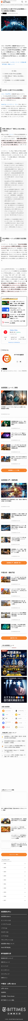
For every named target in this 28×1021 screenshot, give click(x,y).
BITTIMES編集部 (19, 354)
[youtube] (20, 361)
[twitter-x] (17, 361)
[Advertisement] (14, 36)
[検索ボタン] (22, 2)
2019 (5, 892)
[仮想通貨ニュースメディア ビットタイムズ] (5, 2)
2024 (5, 871)
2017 (5, 900)
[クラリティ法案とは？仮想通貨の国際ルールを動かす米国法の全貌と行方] (14, 675)
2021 (5, 884)
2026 (5, 863)
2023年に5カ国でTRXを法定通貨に (13, 73)
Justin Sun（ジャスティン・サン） (10, 104)
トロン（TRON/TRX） (22, 370)
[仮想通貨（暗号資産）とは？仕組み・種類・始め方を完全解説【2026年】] (14, 785)
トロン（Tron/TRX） (6, 94)
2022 (5, 879)
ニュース (4, 13)
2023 (5, 875)
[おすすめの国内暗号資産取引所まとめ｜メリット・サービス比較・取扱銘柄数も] (14, 702)
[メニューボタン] (26, 2)
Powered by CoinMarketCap (14, 342)
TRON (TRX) (13, 330)
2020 (5, 888)
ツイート (11, 134)
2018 (5, 896)
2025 (5, 867)
